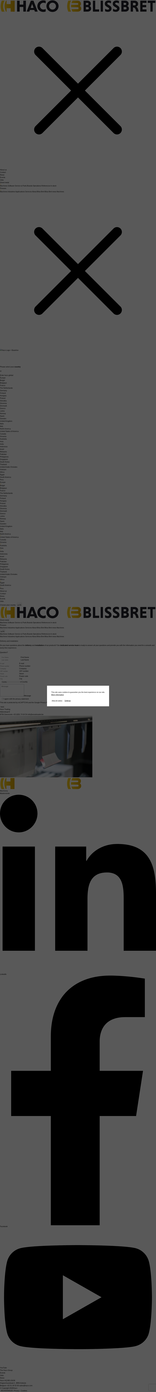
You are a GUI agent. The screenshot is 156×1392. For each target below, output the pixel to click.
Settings (68, 701)
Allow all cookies (57, 701)
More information (57, 695)
